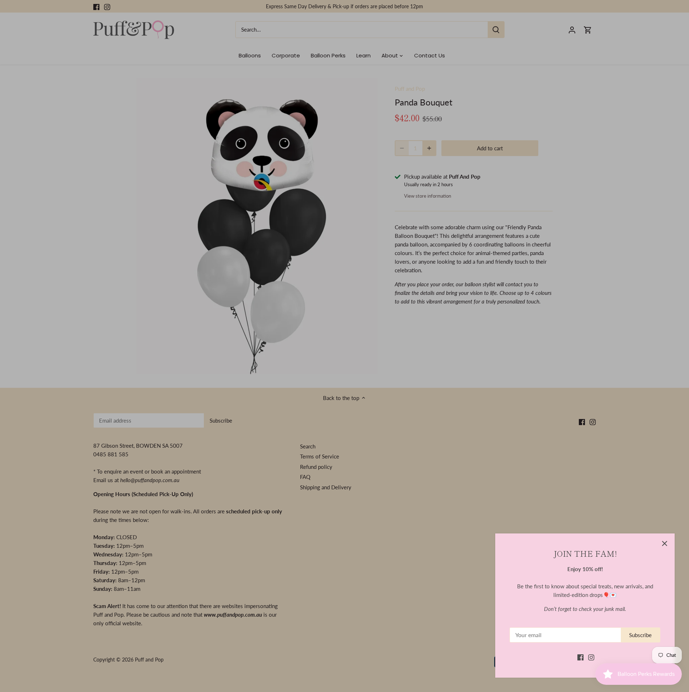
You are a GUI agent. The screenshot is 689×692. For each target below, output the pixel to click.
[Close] (664, 543)
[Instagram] (591, 657)
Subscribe (640, 635)
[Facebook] (580, 657)
